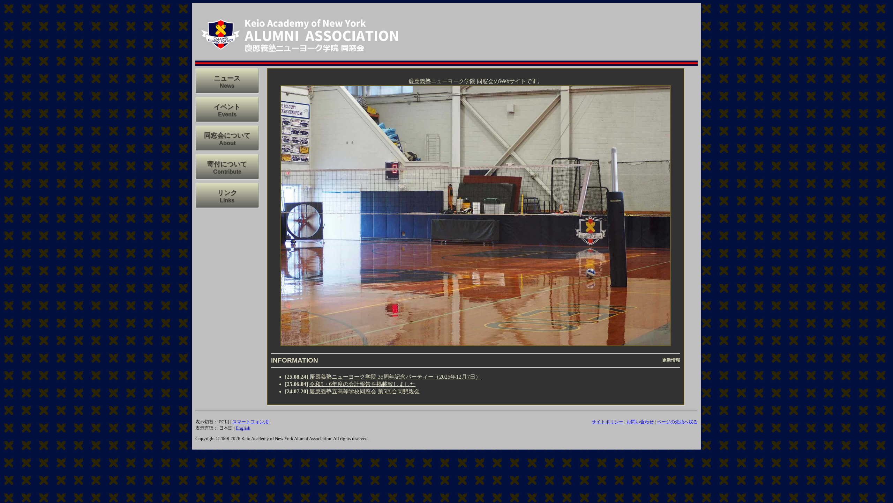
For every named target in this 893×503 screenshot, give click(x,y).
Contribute (227, 172)
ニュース (227, 78)
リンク (227, 192)
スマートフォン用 (250, 421)
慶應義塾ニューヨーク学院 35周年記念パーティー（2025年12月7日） (395, 377)
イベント (227, 106)
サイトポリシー (607, 421)
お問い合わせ (640, 421)
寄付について (227, 164)
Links (227, 200)
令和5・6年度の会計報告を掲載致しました (362, 384)
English (243, 428)
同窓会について (227, 135)
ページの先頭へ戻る (677, 421)
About (227, 143)
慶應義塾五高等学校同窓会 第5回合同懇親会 (364, 391)
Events (227, 114)
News (227, 86)
